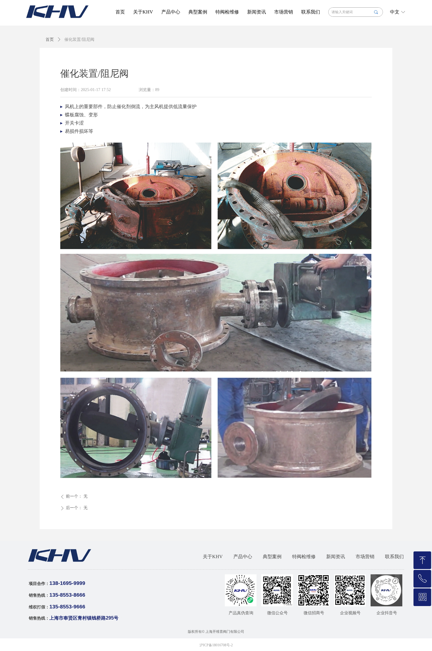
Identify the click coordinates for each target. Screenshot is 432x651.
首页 (50, 39)
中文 (394, 11)
